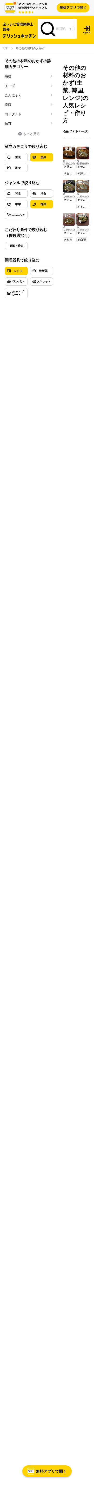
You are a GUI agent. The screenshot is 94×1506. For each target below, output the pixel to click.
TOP (5, 48)
